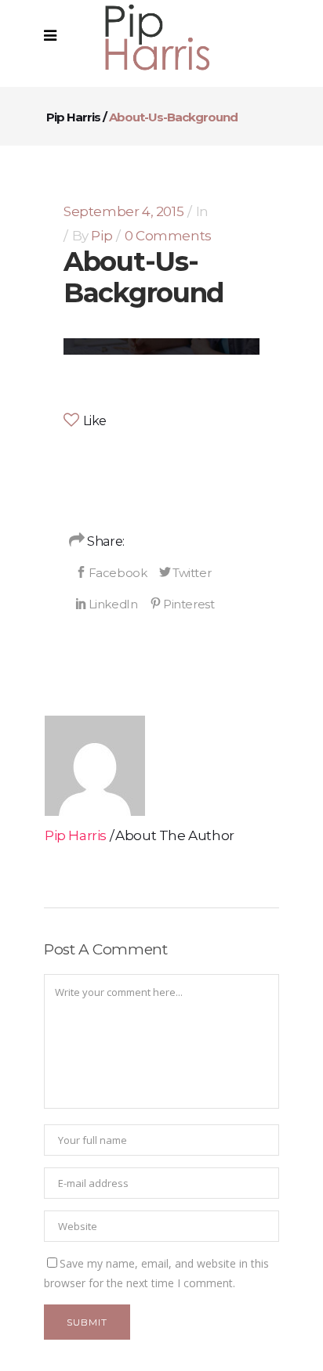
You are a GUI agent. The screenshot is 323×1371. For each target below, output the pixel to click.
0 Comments (168, 236)
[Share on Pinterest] (182, 603)
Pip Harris (73, 117)
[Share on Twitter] (185, 572)
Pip (101, 236)
